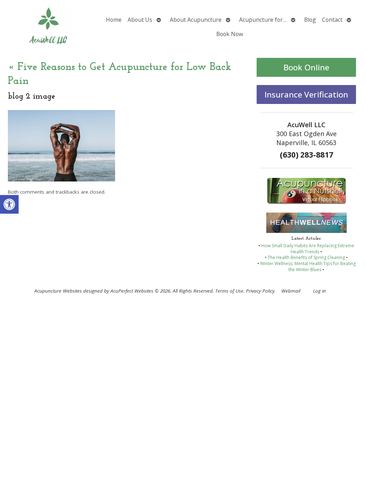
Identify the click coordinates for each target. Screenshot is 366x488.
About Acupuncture (196, 20)
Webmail (290, 291)
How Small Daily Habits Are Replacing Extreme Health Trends (307, 249)
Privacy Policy (260, 291)
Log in (319, 291)
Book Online (306, 67)
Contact (332, 20)
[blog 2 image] (61, 179)
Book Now (229, 34)
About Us (140, 20)
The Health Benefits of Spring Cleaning (306, 257)
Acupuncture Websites (58, 291)
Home (114, 20)
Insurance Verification (306, 94)
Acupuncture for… (263, 20)
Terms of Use (229, 291)
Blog (310, 20)
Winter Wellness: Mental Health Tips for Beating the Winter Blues (308, 266)
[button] (9, 204)
